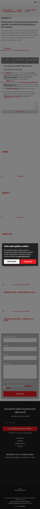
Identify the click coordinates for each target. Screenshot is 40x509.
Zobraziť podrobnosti (23, 256)
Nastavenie (11, 261)
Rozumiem (28, 262)
